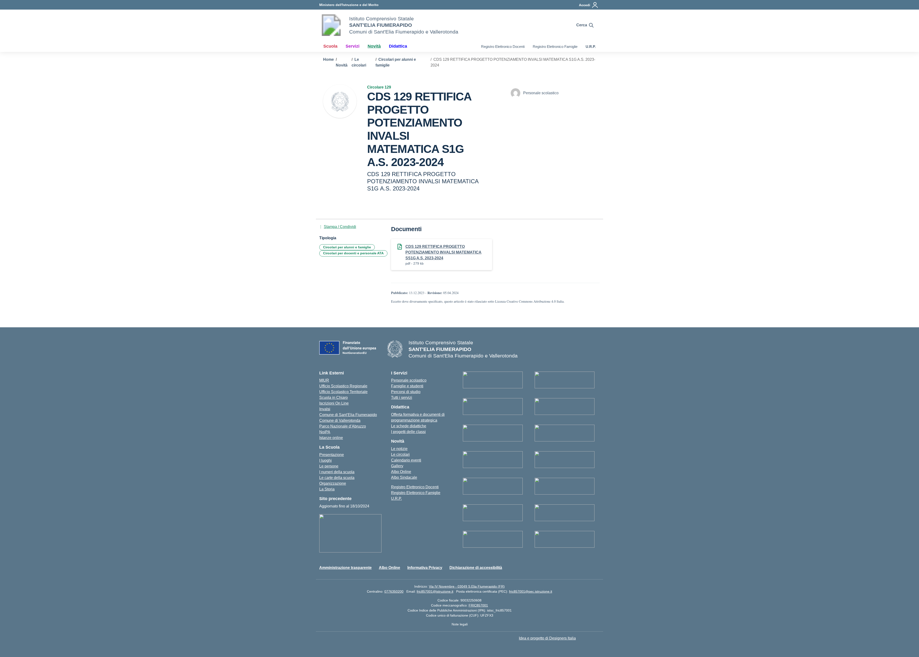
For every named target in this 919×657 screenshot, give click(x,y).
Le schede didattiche (408, 426)
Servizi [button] (352, 46)
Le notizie (399, 449)
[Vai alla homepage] (331, 25)
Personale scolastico (408, 380)
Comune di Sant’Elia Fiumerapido (348, 415)
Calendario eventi (406, 460)
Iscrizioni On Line (334, 403)
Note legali (460, 624)
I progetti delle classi (408, 432)
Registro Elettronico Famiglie (555, 47)
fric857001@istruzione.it (435, 591)
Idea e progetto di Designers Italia (547, 638)
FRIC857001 (478, 605)
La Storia (327, 489)
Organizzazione (332, 483)
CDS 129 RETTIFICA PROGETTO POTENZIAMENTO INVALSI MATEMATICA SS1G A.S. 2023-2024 (443, 252)
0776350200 (393, 591)
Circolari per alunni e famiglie (347, 247)
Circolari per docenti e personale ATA (353, 253)
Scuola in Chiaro (333, 397)
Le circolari (400, 454)
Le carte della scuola (336, 478)
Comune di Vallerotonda (339, 420)
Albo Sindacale (404, 477)
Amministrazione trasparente (345, 568)
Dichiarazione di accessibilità (475, 568)
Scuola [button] (330, 46)
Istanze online (331, 438)
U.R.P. (591, 47)
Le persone (328, 466)
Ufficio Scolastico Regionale (343, 386)
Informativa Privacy (424, 568)
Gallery (397, 466)
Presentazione (331, 455)
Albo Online (401, 472)
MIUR (324, 380)
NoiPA (324, 432)
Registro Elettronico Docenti (503, 47)
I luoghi (325, 460)
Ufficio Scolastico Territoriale (343, 392)
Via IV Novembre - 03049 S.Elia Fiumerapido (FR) (467, 586)
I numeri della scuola (336, 472)
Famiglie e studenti (407, 386)
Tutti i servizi (401, 397)
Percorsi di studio (405, 392)
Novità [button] (374, 46)
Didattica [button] (398, 46)
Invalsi (324, 409)
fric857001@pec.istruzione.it (530, 591)
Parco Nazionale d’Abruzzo (342, 426)
